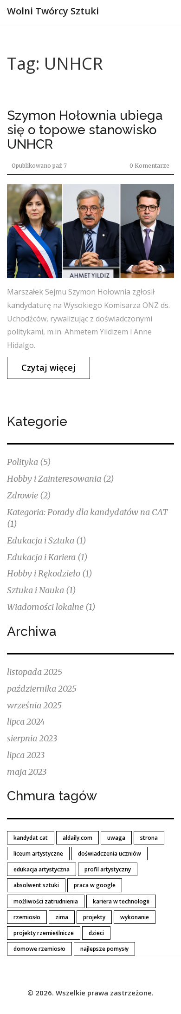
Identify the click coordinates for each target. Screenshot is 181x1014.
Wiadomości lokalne (51, 607)
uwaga (116, 838)
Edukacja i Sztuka (46, 540)
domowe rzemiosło (39, 949)
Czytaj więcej (48, 367)
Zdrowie (29, 495)
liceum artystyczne (38, 853)
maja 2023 (26, 771)
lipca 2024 (26, 721)
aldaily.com (77, 838)
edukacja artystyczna (41, 869)
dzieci (96, 933)
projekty (94, 917)
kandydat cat (30, 838)
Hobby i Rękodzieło (49, 573)
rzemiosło (26, 917)
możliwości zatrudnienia (45, 901)
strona (149, 838)
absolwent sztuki (36, 885)
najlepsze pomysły (104, 949)
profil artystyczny (107, 869)
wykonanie (134, 917)
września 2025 (34, 705)
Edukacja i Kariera (47, 557)
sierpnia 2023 (32, 738)
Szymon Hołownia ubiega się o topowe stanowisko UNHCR (85, 130)
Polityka (29, 462)
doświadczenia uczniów (109, 853)
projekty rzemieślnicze (43, 933)
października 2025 (42, 688)
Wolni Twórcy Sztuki (53, 11)
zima (61, 917)
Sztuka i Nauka (41, 590)
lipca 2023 (26, 755)
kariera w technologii (121, 901)
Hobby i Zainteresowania (60, 478)
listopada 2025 (34, 672)
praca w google (95, 885)
